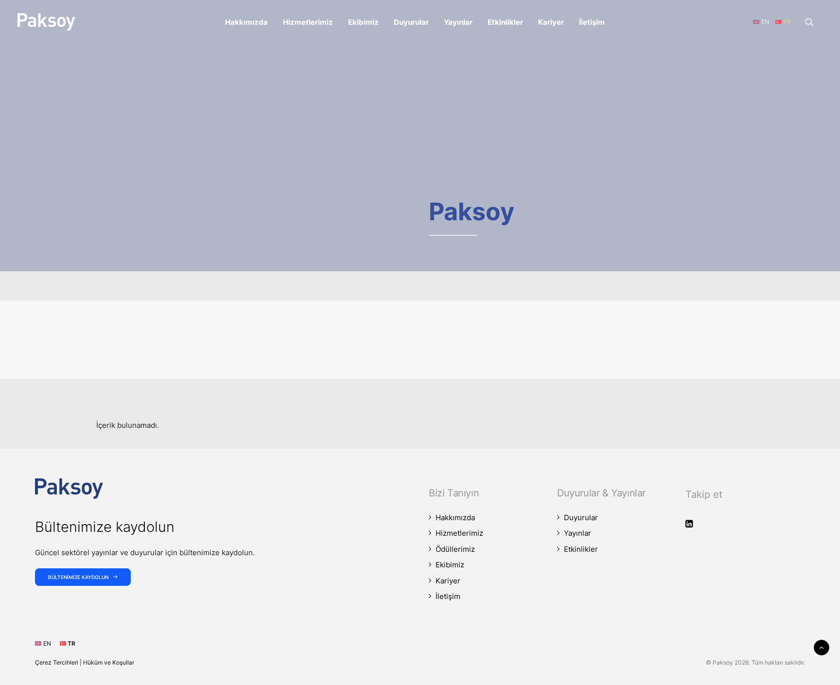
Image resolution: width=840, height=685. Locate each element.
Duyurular (411, 22)
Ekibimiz (363, 22)
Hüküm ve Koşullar (108, 662)
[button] (813, 22)
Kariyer (551, 22)
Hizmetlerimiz (308, 22)
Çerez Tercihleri (56, 662)
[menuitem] (246, 22)
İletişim (592, 22)
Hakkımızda (246, 22)
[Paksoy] (46, 22)
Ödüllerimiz (455, 549)
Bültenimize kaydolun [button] (78, 577)
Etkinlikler (505, 22)
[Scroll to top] (821, 646)
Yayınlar (458, 22)
